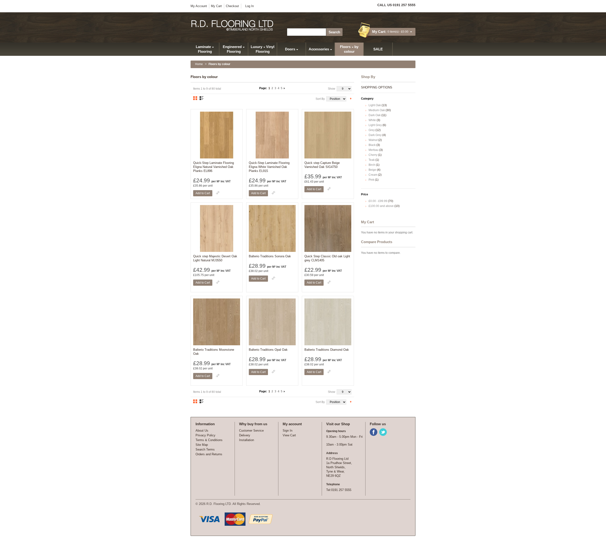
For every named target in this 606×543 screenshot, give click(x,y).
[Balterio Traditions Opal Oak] (272, 321)
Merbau (374, 150)
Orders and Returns (209, 454)
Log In (249, 6)
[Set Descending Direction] (351, 98)
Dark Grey (375, 135)
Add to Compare (218, 192)
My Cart (216, 6)
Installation (246, 440)
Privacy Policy (205, 435)
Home (199, 64)
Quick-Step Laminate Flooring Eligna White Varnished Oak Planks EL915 (269, 167)
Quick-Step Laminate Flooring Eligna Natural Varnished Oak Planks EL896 (213, 167)
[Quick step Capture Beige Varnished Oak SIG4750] (327, 135)
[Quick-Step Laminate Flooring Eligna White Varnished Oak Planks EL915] (272, 135)
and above (381, 206)
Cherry (373, 155)
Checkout (232, 6)
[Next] (284, 88)
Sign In (287, 430)
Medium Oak (377, 110)
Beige (372, 169)
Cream (373, 174)
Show (331, 88)
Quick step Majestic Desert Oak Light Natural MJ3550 (215, 258)
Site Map (202, 445)
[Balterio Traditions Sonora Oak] (272, 228)
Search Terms (205, 449)
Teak (372, 160)
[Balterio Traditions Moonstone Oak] (216, 321)
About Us (202, 430)
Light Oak (375, 105)
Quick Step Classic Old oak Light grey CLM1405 (327, 258)
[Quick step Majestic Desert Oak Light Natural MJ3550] (216, 228)
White (372, 120)
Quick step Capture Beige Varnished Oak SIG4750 (322, 165)
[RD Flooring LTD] (233, 25)
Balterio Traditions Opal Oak (268, 349)
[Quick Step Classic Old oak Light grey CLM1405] (327, 228)
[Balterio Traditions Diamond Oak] (327, 321)
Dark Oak (375, 115)
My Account (199, 6)
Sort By (320, 99)
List (202, 98)
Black (372, 145)
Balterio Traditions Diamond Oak (326, 349)
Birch (372, 164)
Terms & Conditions (209, 440)
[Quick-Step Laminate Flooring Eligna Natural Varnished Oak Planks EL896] (216, 135)
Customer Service (251, 430)
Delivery (244, 435)
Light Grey (375, 125)
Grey (372, 130)
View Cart (289, 435)
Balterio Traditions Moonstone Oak (213, 351)
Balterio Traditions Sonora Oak (270, 256)
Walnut (373, 140)
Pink (371, 179)
